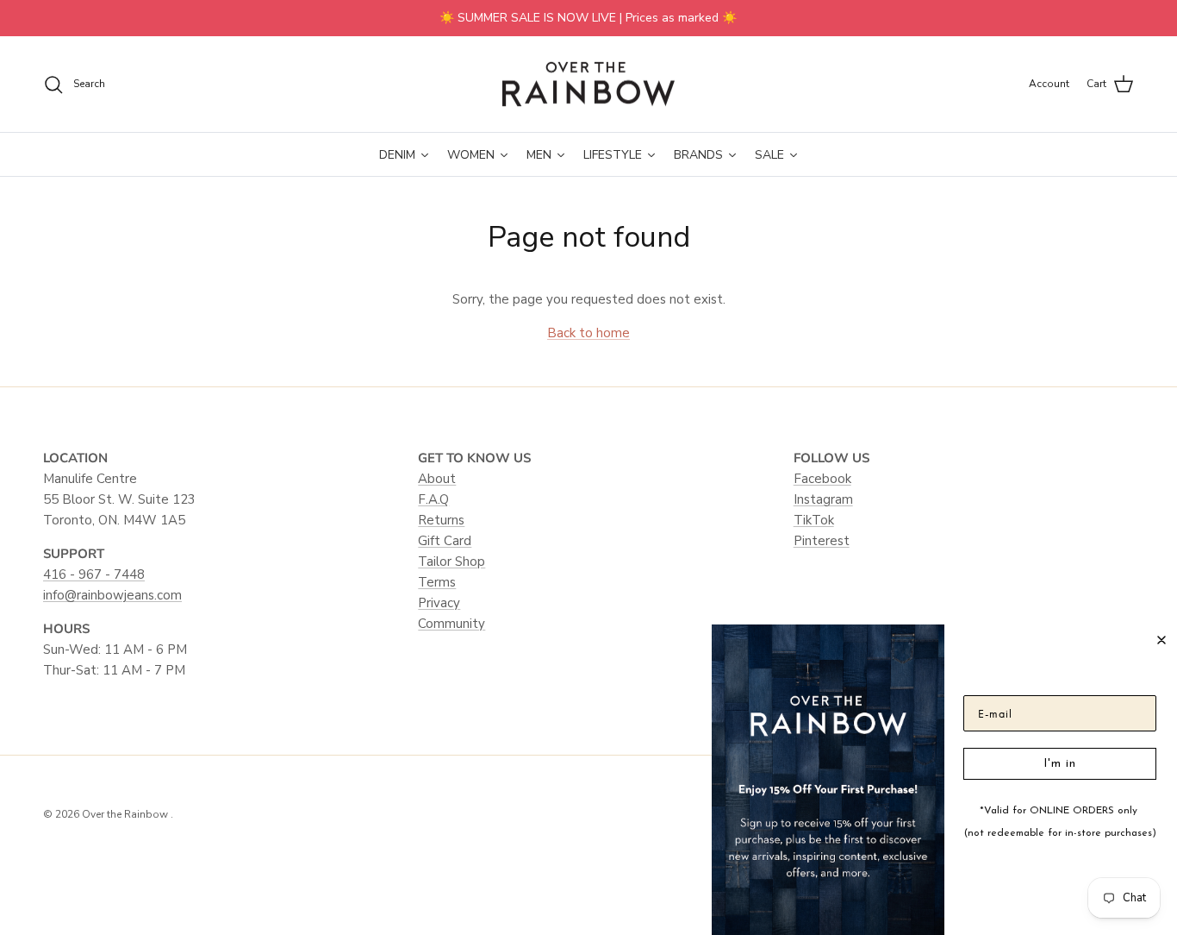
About (437, 478)
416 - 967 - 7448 (94, 574)
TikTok (814, 520)
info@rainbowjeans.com (112, 595)
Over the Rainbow (126, 814)
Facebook (822, 478)
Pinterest (822, 540)
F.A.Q (433, 499)
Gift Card (444, 540)
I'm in (1059, 763)
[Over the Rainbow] (588, 84)
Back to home (588, 333)
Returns (441, 520)
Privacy (439, 603)
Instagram (823, 499)
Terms (437, 582)
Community (451, 623)
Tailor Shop (451, 561)
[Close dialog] (1161, 640)
